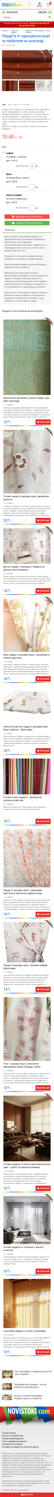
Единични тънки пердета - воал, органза (37, 32)
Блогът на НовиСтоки (12, 1435)
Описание (9, 230)
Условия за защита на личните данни (20, 1446)
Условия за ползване (12, 1444)
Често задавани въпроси (14, 1441)
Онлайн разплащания (12, 1438)
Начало (5, 31)
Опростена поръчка (28, 223)
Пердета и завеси (14, 32)
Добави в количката (28, 216)
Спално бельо (9, 1432)
